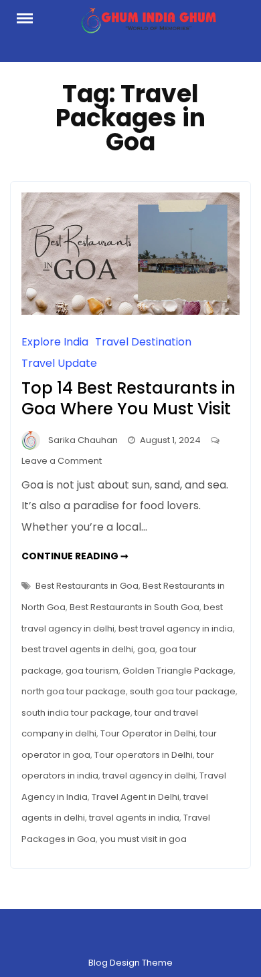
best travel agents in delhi (77, 649)
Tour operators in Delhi (143, 754)
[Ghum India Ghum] (148, 24)
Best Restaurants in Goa (87, 585)
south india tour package (75, 712)
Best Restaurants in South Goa (134, 607)
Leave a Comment (61, 460)
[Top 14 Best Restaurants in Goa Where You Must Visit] (130, 311)
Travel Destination (143, 342)
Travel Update (59, 363)
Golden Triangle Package (178, 670)
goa (146, 649)
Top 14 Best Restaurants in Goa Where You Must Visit (128, 398)
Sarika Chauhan (83, 440)
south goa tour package (183, 691)
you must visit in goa (143, 839)
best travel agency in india (175, 628)
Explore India (54, 342)
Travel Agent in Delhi (135, 797)
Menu (31, 17)
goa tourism (92, 670)
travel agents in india (134, 817)
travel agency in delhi (148, 775)
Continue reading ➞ (74, 556)
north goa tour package (73, 691)
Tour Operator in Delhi (147, 733)
